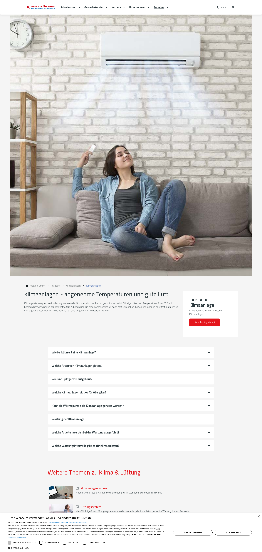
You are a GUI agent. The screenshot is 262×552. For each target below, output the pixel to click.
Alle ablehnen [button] (233, 532)
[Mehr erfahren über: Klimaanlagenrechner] (61, 492)
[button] (131, 352)
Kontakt (83, 522)
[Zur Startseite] (41, 7)
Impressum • (74, 522)
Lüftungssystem (90, 506)
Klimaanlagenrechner (93, 488)
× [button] (258, 516)
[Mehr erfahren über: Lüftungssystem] (61, 511)
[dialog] (131, 532)
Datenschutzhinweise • (58, 522)
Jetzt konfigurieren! (204, 322)
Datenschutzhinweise (17, 537)
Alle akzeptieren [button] (193, 532)
